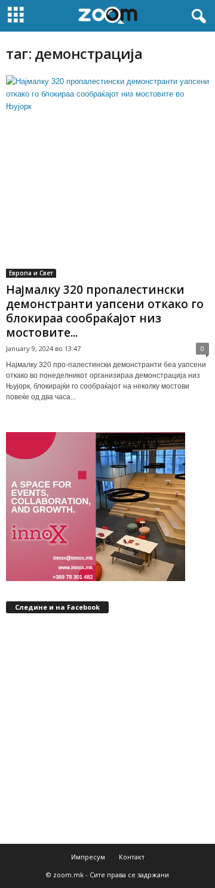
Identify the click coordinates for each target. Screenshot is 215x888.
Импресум (88, 856)
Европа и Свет (31, 273)
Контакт (132, 856)
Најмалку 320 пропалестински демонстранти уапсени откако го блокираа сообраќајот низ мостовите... (105, 311)
